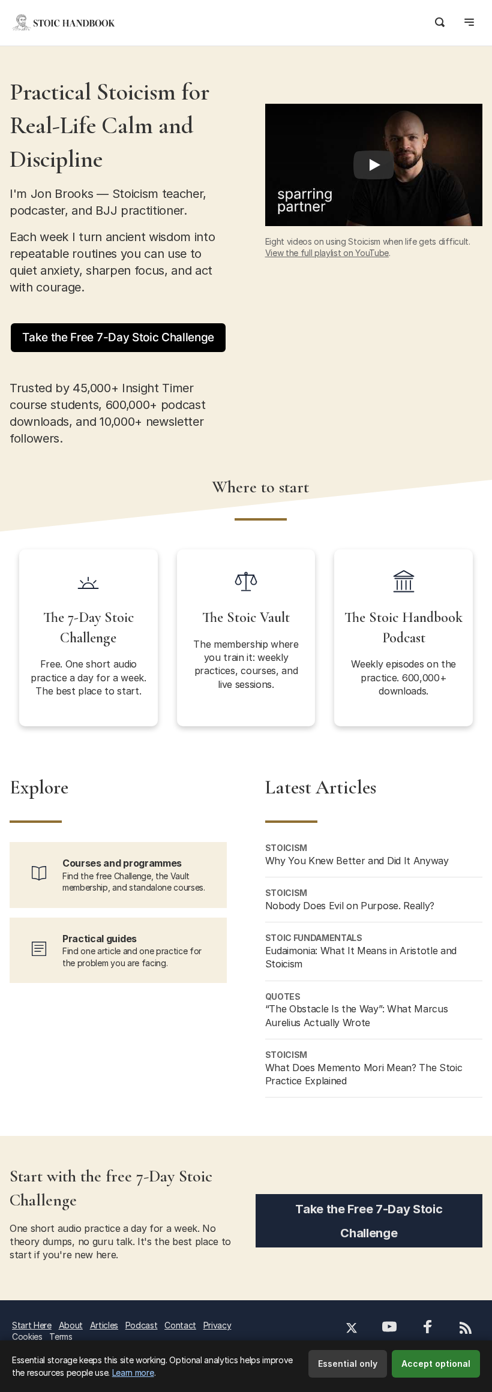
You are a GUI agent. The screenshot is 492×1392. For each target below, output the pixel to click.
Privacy (217, 1325)
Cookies (27, 1336)
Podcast (141, 1325)
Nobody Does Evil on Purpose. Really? (349, 906)
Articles (104, 1325)
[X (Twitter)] (352, 1329)
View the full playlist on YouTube (327, 253)
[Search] (440, 20)
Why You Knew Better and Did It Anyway (357, 861)
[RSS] (465, 1329)
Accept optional (435, 1363)
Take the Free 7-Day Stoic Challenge (118, 337)
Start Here (32, 1325)
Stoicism (286, 848)
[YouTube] (389, 1328)
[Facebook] (428, 1328)
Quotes (283, 996)
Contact (180, 1325)
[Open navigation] (469, 20)
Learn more (133, 1372)
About (71, 1325)
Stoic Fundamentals (313, 938)
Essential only (347, 1363)
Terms (60, 1336)
